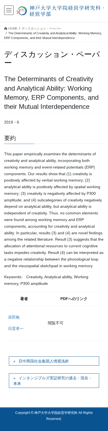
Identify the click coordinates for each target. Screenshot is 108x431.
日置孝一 (16, 328)
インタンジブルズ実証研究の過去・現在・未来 (52, 381)
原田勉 (14, 317)
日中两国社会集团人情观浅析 (44, 361)
